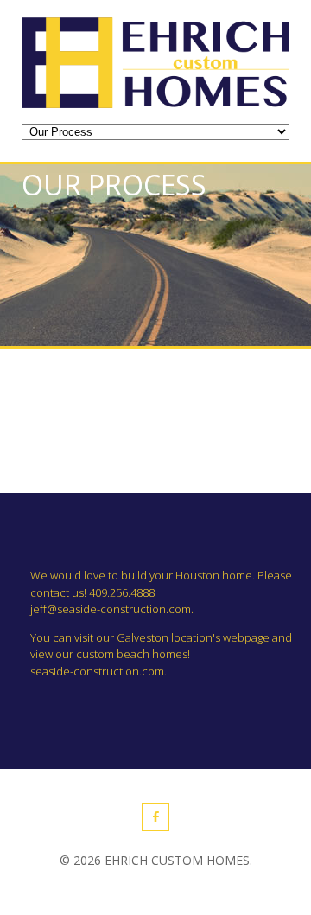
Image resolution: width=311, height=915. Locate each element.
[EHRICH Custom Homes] (155, 102)
